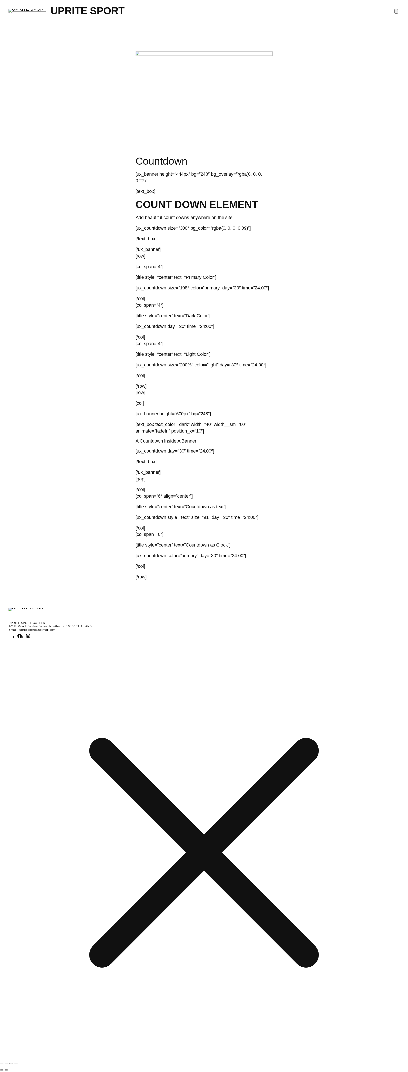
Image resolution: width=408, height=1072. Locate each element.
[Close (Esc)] (15, 1063)
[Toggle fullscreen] (6, 1063)
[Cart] (396, 11)
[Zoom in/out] (1, 1063)
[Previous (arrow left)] (1, 1070)
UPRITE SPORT (88, 10)
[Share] (11, 1063)
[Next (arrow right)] (6, 1070)
